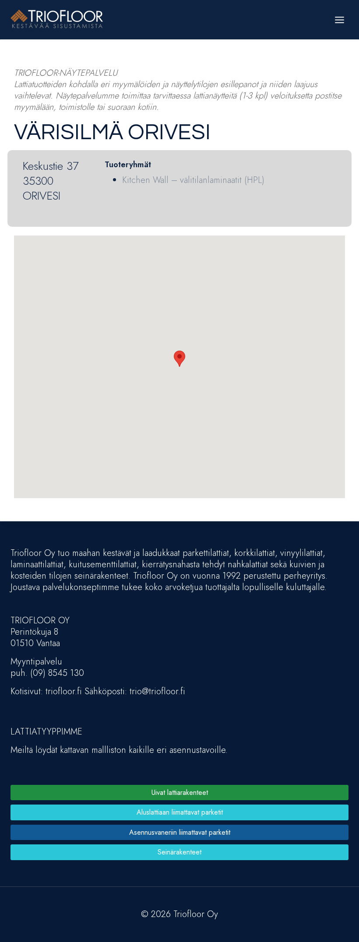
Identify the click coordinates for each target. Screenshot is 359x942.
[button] (179, 358)
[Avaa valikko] (339, 20)
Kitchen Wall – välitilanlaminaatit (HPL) (193, 180)
